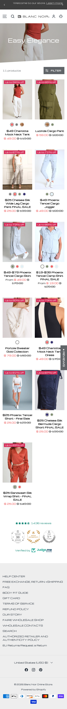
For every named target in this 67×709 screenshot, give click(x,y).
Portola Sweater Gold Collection (17, 349)
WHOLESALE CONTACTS (23, 625)
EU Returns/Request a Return (25, 645)
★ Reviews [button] (64, 358)
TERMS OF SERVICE (18, 603)
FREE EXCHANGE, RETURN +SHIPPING (33, 581)
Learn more (50, 3)
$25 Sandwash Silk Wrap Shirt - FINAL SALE (17, 496)
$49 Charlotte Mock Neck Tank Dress (49, 351)
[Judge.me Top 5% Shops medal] (49, 536)
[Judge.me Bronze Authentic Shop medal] (33, 536)
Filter (55, 70)
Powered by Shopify (33, 689)
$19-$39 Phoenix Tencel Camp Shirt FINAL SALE (49, 276)
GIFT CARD (11, 598)
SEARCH (10, 631)
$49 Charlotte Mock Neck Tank (17, 132)
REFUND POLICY (16, 609)
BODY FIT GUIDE (15, 592)
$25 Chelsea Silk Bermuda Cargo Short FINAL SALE (50, 424)
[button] (12, 16)
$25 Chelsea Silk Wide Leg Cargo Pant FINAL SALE (17, 203)
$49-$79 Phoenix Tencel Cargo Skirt (17, 274)
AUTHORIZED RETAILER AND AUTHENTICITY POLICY (25, 638)
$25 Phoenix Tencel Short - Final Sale (17, 416)
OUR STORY (12, 614)
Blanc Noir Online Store (38, 684)
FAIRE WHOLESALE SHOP (23, 620)
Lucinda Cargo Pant (49, 131)
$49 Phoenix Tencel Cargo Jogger (49, 203)
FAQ (6, 587)
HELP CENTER (14, 576)
